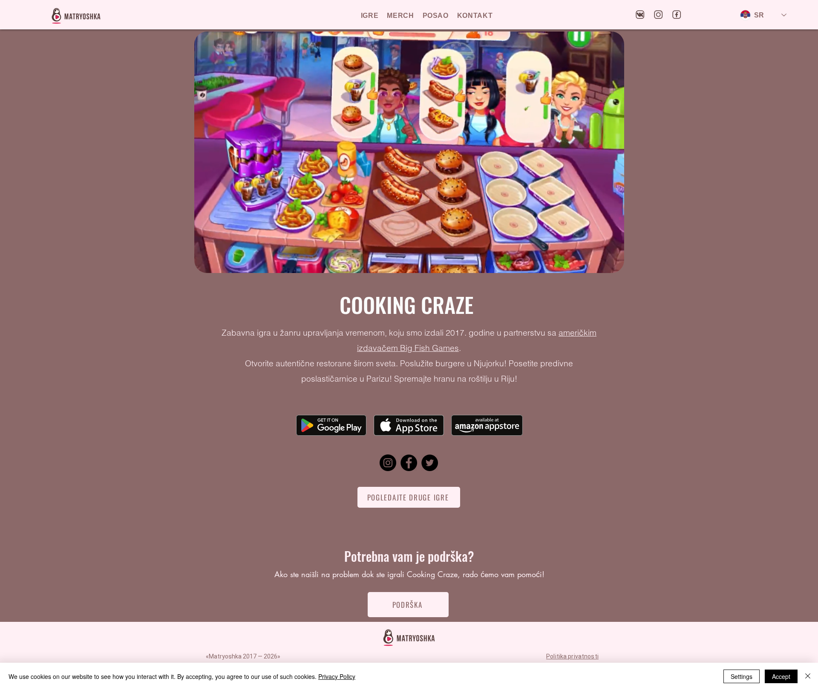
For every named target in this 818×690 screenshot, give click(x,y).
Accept (781, 676)
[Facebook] (408, 462)
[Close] (808, 676)
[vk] (640, 15)
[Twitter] (429, 462)
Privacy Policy (336, 676)
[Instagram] (388, 462)
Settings (741, 676)
